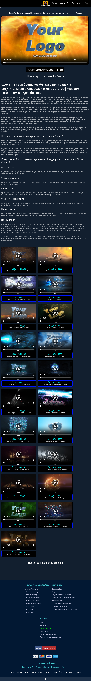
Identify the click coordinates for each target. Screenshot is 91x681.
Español (26, 672)
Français (19, 672)
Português (48, 672)
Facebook (38, 648)
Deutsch (40, 672)
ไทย (61, 672)
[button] (18, 257)
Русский (78, 672)
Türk (65, 672)
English (12, 672)
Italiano (33, 672)
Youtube (52, 648)
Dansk (55, 672)
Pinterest (45, 648)
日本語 (71, 672)
